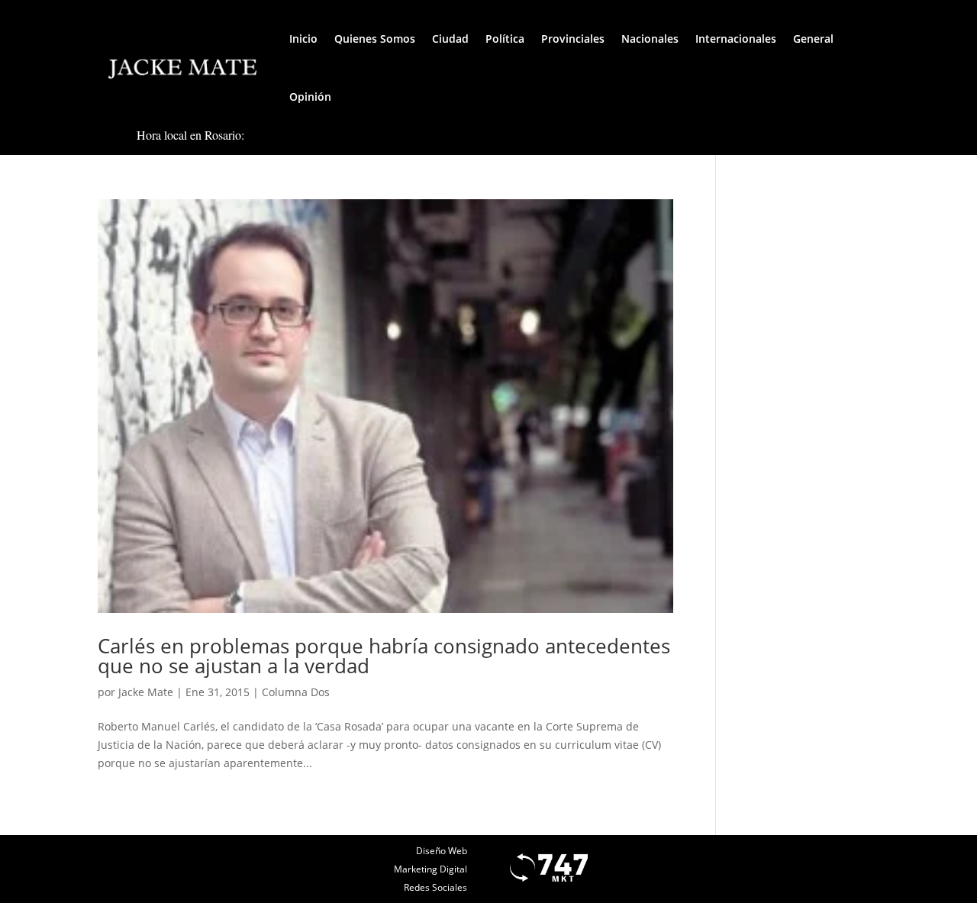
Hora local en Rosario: (190, 135)
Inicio (303, 38)
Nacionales (650, 38)
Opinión (310, 96)
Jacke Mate (145, 692)
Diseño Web (441, 850)
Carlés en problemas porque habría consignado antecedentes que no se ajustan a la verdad (384, 655)
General (813, 38)
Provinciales (573, 38)
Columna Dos (296, 692)
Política (504, 38)
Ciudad (450, 38)
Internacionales (735, 38)
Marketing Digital (430, 869)
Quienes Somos (374, 38)
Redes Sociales (435, 887)
